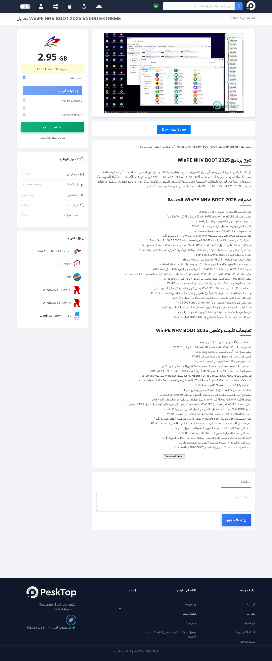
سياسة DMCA (247, 642)
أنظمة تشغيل (248, 18)
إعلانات (131, 590)
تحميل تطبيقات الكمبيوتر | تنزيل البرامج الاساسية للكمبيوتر (171, 634)
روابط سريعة (247, 590)
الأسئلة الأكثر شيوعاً (245, 632)
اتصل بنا (251, 614)
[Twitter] (71, 620)
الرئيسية (251, 604)
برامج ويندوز (190, 604)
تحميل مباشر (50, 127)
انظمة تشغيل (189, 614)
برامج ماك (190, 623)
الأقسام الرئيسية (186, 590)
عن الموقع (250, 623)
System (234, 18)
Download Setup (174, 129)
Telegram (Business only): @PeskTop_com (57, 607)
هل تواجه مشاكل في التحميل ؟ (52, 138)
